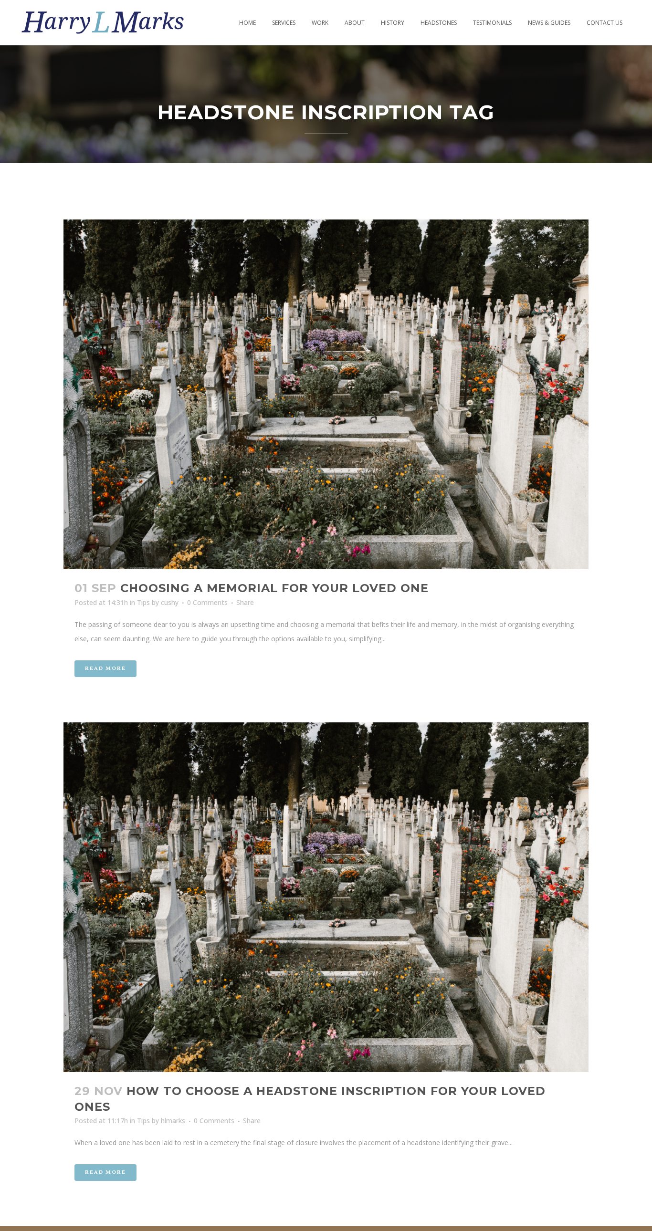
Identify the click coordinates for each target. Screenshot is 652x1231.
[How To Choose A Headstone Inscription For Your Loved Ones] (326, 897)
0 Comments (207, 602)
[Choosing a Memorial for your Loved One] (326, 394)
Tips (143, 602)
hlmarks (173, 1120)
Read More (105, 668)
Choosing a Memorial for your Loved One (274, 588)
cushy (170, 602)
